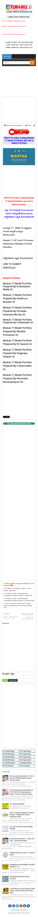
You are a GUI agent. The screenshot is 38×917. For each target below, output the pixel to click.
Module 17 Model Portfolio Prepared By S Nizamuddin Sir (17, 366)
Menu (8, 56)
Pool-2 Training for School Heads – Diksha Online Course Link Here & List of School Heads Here (18, 605)
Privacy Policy (15, 910)
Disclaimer (24, 910)
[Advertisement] (19, 82)
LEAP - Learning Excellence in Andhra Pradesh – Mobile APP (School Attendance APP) (22, 815)
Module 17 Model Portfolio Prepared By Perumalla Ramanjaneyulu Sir (17, 378)
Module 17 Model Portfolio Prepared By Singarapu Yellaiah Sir (17, 353)
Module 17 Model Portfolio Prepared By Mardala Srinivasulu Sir (17, 331)
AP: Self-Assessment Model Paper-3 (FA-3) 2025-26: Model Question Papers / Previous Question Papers (21, 792)
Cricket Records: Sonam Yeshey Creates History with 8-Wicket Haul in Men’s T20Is (22, 891)
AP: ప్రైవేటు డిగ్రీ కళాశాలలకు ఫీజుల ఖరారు (27, 618)
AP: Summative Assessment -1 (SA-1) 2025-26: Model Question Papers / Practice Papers (22, 778)
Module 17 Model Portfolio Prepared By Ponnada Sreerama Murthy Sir (17, 311)
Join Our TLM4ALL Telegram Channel (14, 21)
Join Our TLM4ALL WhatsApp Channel (14, 26)
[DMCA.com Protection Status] (10, 680)
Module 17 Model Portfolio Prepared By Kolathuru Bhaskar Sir (17, 298)
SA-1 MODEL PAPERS (17, 804)
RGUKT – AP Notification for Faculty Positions (11, 617)
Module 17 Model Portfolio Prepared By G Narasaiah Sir (18, 321)
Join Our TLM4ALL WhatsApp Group (14, 34)
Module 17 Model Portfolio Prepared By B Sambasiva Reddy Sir (17, 286)
